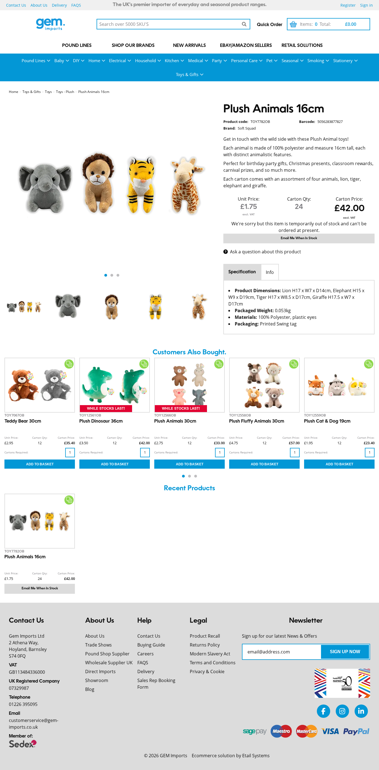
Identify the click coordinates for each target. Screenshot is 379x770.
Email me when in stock (299, 238)
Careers (145, 654)
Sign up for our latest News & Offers (279, 636)
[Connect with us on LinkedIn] (361, 711)
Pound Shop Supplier (107, 654)
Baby (59, 60)
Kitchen (172, 60)
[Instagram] (342, 711)
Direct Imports (100, 671)
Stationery (343, 60)
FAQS (76, 5)
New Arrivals (189, 46)
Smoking (315, 60)
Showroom (96, 680)
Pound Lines (77, 46)
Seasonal (290, 60)
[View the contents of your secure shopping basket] (293, 24)
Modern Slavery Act (210, 654)
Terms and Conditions (213, 663)
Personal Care (244, 60)
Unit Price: (248, 199)
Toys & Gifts (187, 74)
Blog (89, 689)
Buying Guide (151, 645)
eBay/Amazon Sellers (246, 46)
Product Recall (205, 636)
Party (217, 60)
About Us (39, 5)
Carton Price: (349, 199)
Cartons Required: (16, 452)
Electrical (117, 60)
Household (145, 60)
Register (348, 5)
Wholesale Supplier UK (109, 663)
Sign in (366, 5)
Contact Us (16, 5)
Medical (195, 60)
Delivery (59, 5)
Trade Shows (98, 645)
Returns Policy (205, 645)
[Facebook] (323, 711)
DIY (76, 60)
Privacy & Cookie (207, 671)
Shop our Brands (133, 46)
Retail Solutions (302, 46)
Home (94, 60)
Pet (269, 60)
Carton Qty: (299, 199)
